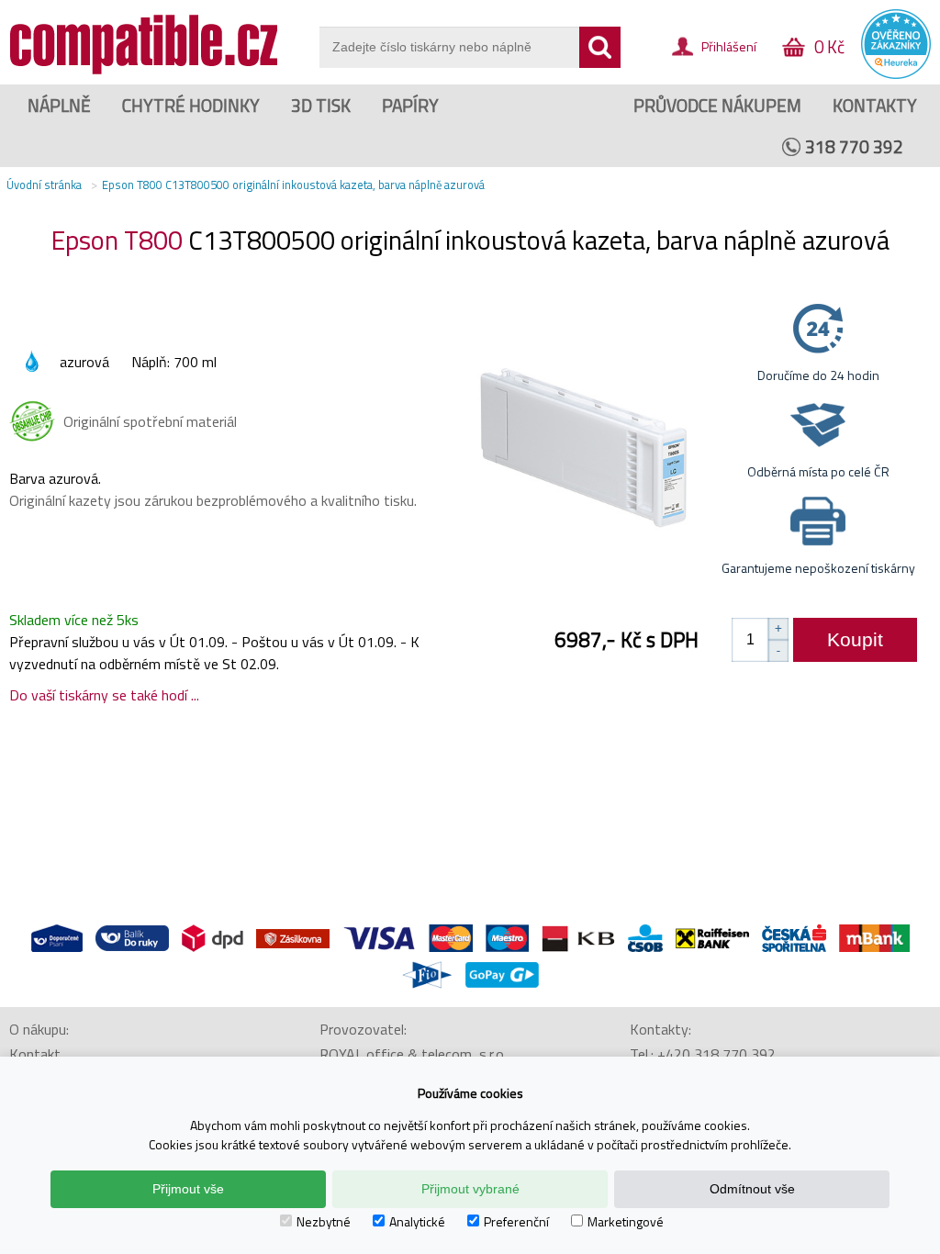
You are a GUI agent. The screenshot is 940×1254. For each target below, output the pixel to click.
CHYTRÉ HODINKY (191, 105)
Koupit (855, 639)
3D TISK (321, 105)
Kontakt (35, 1054)
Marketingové (626, 1221)
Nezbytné (324, 1221)
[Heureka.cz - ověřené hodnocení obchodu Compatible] (896, 74)
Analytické (417, 1221)
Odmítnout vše (752, 1188)
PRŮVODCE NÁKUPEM (717, 105)
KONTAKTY (875, 105)
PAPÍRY (410, 105)
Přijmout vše (188, 1188)
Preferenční (516, 1221)
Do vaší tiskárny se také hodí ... (104, 695)
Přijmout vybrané (470, 1188)
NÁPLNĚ (59, 105)
